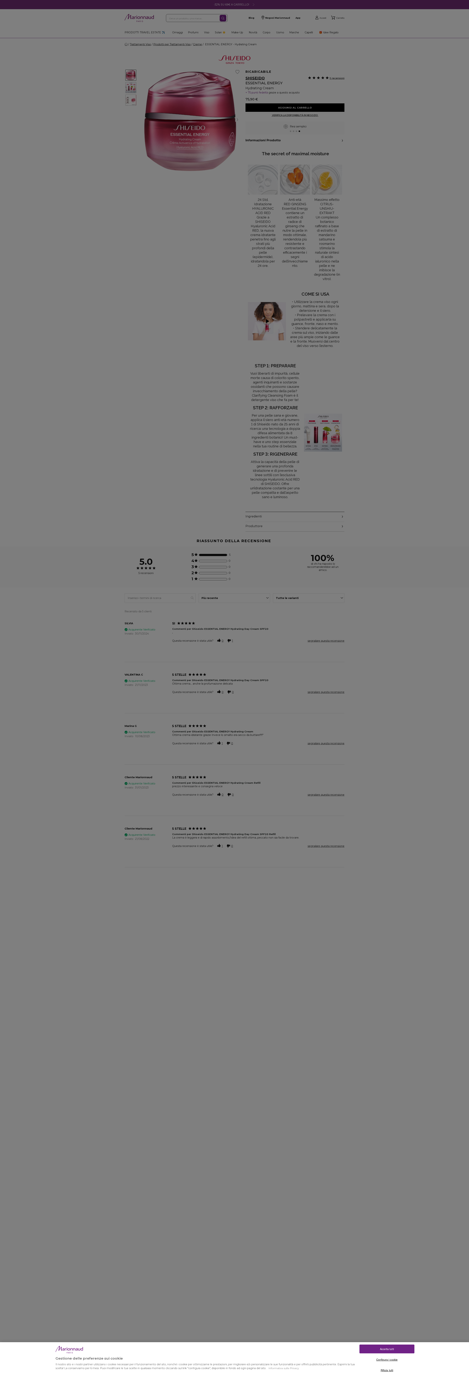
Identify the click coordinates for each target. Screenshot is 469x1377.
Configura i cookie (387, 1359)
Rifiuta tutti (387, 1370)
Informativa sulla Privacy (283, 1368)
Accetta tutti (387, 1349)
